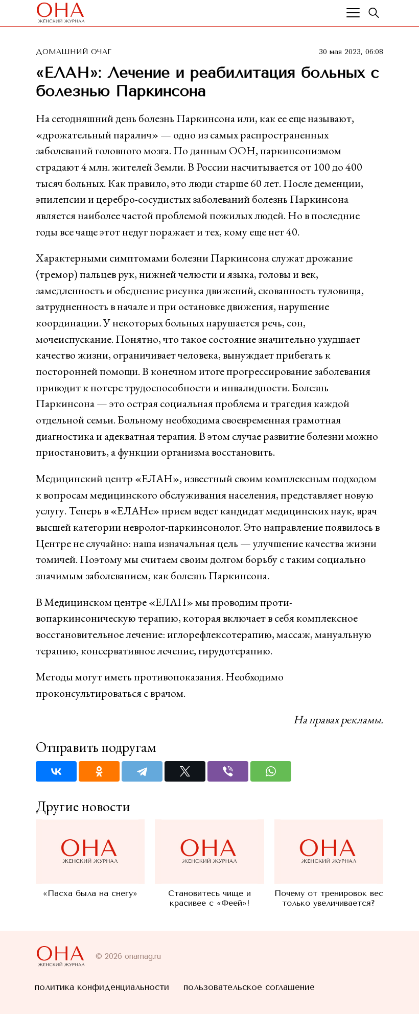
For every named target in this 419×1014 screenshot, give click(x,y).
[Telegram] (142, 771)
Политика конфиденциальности (102, 987)
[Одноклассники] (99, 771)
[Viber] (227, 771)
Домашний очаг (73, 52)
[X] (185, 771)
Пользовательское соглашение (249, 987)
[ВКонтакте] (56, 771)
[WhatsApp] (270, 771)
